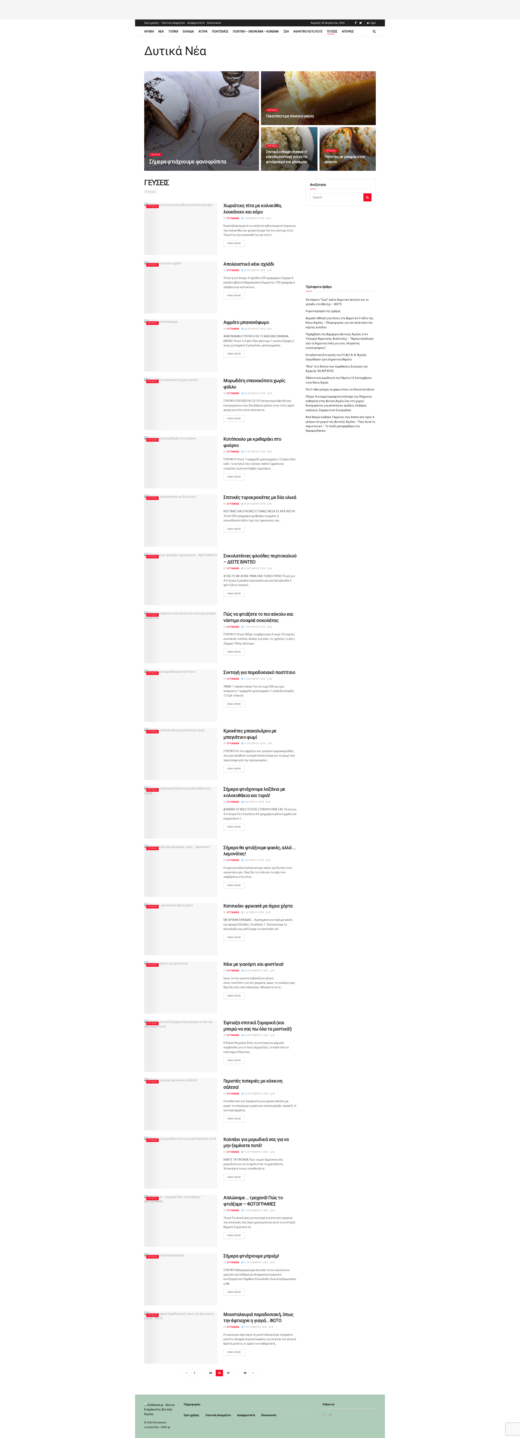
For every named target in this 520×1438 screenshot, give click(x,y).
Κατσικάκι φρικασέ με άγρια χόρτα (258, 905)
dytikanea (159, 169)
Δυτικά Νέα (175, 51)
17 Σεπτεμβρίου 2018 (255, 1210)
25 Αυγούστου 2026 (279, 123)
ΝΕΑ (161, 31)
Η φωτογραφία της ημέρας (323, 311)
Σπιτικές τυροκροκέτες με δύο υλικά (259, 497)
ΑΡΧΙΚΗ (149, 31)
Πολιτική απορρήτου (173, 23)
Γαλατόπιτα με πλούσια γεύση (290, 116)
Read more (234, 243)
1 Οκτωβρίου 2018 (253, 912)
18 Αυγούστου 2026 (279, 169)
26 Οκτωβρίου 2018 (254, 270)
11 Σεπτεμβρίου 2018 (255, 1262)
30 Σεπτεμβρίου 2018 (255, 970)
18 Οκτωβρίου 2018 (254, 504)
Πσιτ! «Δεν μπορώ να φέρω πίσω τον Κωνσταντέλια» (340, 389)
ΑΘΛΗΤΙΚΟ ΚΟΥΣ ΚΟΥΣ (308, 31)
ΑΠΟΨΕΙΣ (348, 31)
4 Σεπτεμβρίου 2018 (255, 1327)
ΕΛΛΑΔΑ (188, 31)
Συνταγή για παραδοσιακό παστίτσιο (259, 672)
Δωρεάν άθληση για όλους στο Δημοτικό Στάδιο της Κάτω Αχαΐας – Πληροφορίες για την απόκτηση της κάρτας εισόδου (339, 323)
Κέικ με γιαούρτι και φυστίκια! (253, 964)
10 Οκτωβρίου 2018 (254, 743)
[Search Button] (367, 197)
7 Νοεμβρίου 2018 (253, 218)
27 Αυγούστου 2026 (180, 169)
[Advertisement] (260, 9)
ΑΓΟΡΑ (203, 31)
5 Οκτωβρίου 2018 (253, 860)
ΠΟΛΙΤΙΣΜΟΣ (220, 31)
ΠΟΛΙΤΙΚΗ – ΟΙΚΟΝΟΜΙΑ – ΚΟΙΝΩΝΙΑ (256, 31)
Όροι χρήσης (151, 23)
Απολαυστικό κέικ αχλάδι (248, 264)
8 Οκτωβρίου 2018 (253, 802)
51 (228, 1372)
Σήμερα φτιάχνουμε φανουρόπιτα (187, 162)
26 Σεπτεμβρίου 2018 (255, 1035)
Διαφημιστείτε (196, 23)
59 (245, 1372)
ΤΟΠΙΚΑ (173, 31)
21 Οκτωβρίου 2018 (254, 451)
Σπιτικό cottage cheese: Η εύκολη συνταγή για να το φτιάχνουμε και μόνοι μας (286, 157)
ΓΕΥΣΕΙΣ (332, 31)
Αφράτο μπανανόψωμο (246, 322)
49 (210, 1372)
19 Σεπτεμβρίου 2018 (255, 1152)
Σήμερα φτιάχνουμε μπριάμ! (251, 1256)
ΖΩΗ (286, 31)
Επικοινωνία (214, 23)
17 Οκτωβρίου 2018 (254, 627)
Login (372, 23)
